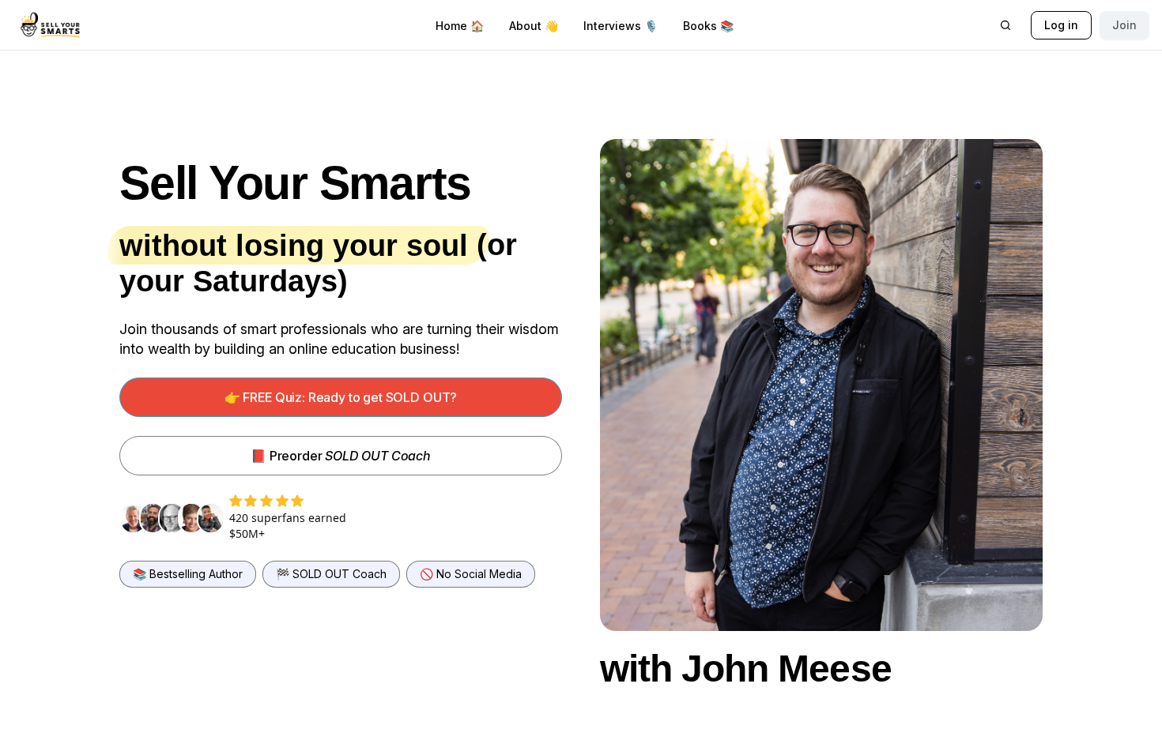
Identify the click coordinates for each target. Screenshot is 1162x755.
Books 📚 (708, 25)
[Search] (1005, 25)
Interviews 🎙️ (620, 25)
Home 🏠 (460, 25)
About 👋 (533, 25)
